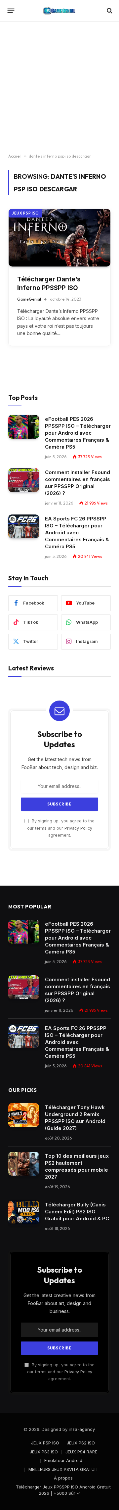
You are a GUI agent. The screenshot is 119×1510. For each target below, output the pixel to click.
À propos (63, 1478)
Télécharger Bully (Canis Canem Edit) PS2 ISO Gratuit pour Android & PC (77, 1211)
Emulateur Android (63, 1460)
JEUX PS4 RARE (81, 1451)
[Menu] (11, 11)
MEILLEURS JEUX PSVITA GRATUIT (63, 1469)
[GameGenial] (59, 11)
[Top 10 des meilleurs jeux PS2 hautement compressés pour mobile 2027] (23, 1164)
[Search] (108, 10)
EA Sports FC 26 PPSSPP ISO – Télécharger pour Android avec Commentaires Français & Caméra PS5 (77, 532)
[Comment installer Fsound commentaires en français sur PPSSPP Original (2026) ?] (23, 480)
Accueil (14, 156)
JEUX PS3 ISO (44, 1451)
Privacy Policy (78, 828)
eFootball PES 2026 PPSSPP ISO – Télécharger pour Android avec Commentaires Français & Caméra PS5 (78, 433)
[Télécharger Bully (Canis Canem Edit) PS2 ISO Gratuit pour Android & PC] (23, 1212)
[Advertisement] (59, 87)
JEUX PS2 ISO (81, 1442)
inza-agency (82, 1429)
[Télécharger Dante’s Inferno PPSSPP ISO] (59, 237)
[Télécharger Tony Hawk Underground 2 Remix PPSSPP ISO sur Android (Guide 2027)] (23, 1115)
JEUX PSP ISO (25, 213)
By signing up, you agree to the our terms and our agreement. (61, 828)
